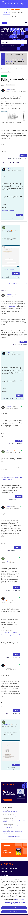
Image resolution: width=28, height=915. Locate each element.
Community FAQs (7, 871)
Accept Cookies (14, 911)
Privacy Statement (19, 899)
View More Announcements (14, 836)
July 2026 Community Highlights (10, 811)
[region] (14, 895)
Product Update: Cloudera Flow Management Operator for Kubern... (13, 826)
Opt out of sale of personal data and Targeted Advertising (14, 903)
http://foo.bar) (12, 306)
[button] (25, 94)
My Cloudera (5, 875)
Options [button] (5, 71)
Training (14, 12)
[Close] (26, 877)
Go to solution (20, 76)
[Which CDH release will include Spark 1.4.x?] (26, 283)
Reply (23, 155)
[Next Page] (17, 776)
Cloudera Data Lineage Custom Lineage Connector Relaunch (14, 821)
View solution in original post (8, 210)
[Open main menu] (26, 23)
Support (14, 16)
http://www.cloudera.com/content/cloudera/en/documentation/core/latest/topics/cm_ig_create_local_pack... (10, 634)
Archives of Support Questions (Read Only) (12, 68)
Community (6, 12)
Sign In (4, 23)
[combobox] (14, 45)
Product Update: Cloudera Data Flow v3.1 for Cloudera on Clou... (12, 832)
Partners (20, 12)
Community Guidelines (9, 868)
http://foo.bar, (14, 185)
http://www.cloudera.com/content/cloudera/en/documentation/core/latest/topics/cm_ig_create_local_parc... (11, 477)
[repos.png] (11, 256)
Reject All (14, 907)
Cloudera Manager (10, 84)
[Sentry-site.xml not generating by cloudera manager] (1, 283)
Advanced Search (5, 49)
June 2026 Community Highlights (10, 815)
